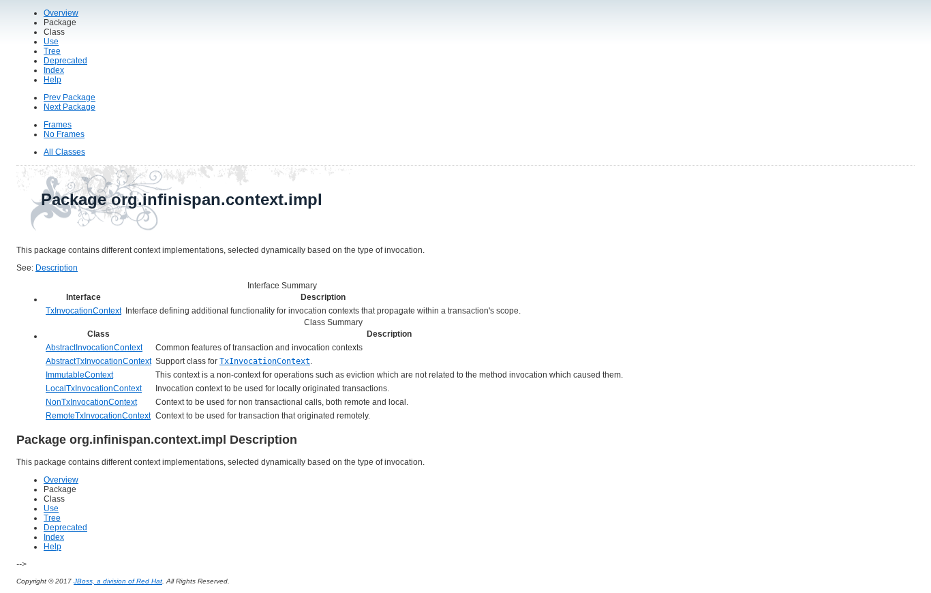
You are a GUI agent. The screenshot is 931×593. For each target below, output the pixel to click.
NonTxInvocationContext (91, 402)
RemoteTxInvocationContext (98, 416)
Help (52, 80)
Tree (52, 51)
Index (54, 70)
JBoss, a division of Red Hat (118, 581)
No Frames (64, 134)
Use (51, 41)
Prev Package (69, 97)
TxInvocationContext (83, 311)
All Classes (64, 152)
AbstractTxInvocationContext (98, 361)
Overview (61, 13)
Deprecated (65, 60)
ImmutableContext (79, 375)
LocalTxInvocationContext (94, 388)
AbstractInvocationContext (94, 347)
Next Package (69, 107)
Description (56, 268)
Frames (58, 125)
